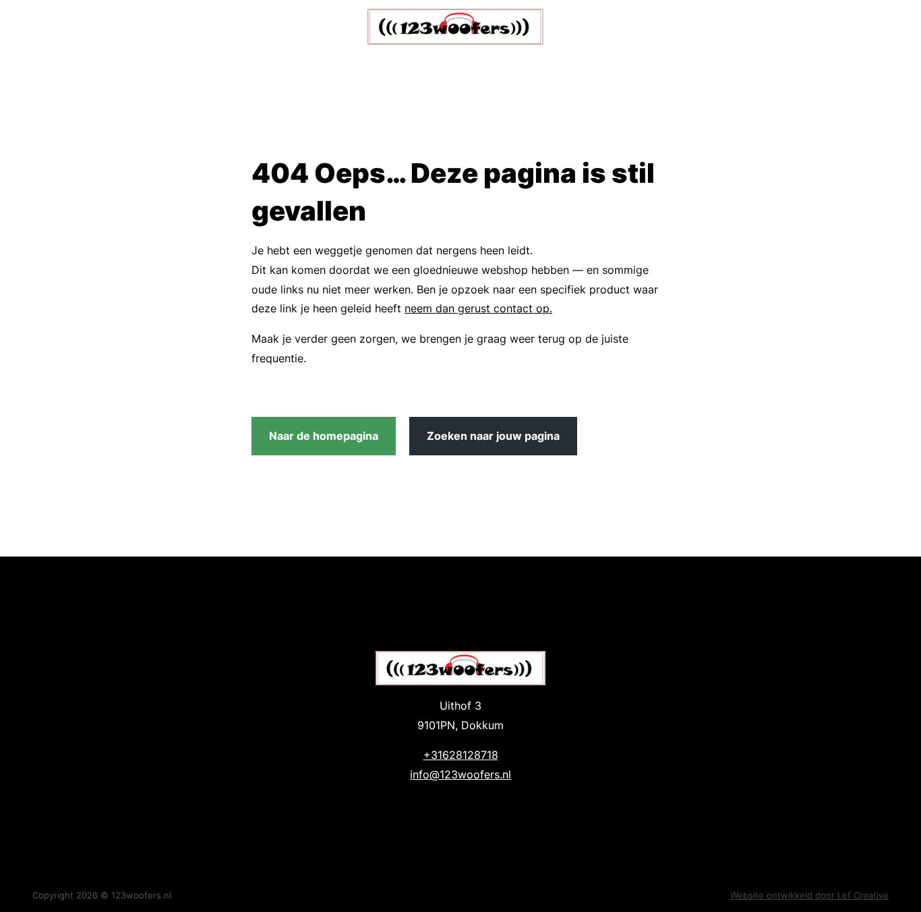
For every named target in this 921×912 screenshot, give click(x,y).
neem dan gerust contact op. (478, 308)
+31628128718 (460, 755)
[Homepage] (455, 27)
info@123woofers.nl (460, 774)
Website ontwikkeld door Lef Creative (809, 895)
